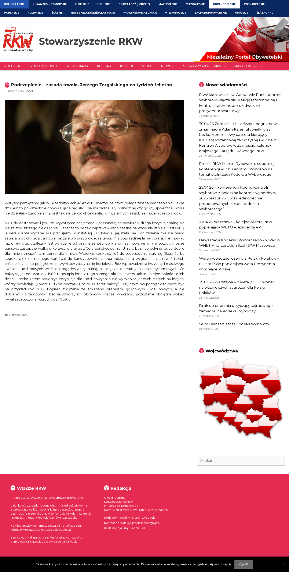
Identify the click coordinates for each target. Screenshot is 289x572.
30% (24, 314)
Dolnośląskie (14, 4)
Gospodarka (77, 66)
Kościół (127, 66)
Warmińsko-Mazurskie (140, 12)
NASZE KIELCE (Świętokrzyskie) (93, 12)
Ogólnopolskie (224, 4)
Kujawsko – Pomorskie (49, 4)
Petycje (168, 66)
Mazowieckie (195, 4)
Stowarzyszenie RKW (91, 41)
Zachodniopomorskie (210, 12)
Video (147, 66)
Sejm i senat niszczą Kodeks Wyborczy (234, 324)
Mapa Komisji (245, 66)
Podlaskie (11, 12)
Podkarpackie (254, 4)
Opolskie (241, 12)
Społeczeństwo (42, 66)
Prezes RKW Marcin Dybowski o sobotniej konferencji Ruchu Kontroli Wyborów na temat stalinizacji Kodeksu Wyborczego (236, 169)
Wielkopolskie (175, 12)
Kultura (104, 66)
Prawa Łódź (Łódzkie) (134, 4)
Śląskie (57, 12)
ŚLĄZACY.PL (264, 12)
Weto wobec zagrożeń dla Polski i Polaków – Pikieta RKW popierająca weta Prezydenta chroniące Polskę (239, 263)
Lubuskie (103, 4)
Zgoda (244, 564)
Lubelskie (82, 4)
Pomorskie (35, 12)
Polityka (12, 66)
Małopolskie (167, 4)
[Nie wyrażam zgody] (284, 564)
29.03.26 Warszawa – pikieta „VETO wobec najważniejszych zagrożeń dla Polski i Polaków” (237, 287)
